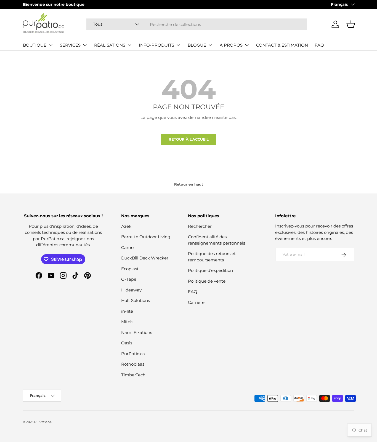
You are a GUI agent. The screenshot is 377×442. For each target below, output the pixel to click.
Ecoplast (130, 268)
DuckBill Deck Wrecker (144, 258)
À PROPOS (231, 45)
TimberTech (133, 374)
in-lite (127, 311)
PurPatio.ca (133, 353)
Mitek (127, 321)
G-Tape (128, 279)
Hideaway (131, 290)
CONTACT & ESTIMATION (282, 45)
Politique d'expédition (210, 270)
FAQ (319, 45)
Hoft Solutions (135, 300)
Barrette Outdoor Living (145, 236)
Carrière (196, 302)
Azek (126, 226)
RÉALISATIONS (109, 45)
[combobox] (196, 24)
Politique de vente (206, 281)
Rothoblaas (132, 364)
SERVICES (70, 45)
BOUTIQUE (34, 45)
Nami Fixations (136, 332)
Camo (127, 247)
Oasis (126, 342)
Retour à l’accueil (189, 139)
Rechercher (200, 226)
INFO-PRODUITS (156, 45)
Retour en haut (188, 184)
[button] (351, 24)
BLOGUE (197, 45)
